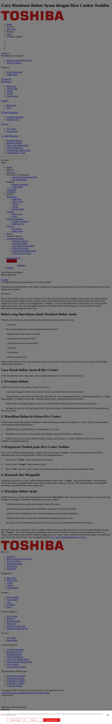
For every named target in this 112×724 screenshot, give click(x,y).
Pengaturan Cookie (15, 720)
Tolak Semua (34, 720)
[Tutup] (108, 715)
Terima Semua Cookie (51, 720)
